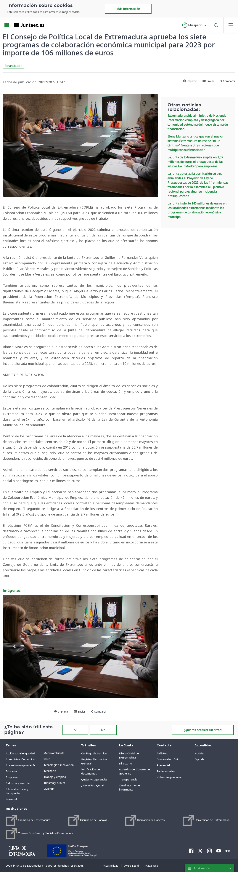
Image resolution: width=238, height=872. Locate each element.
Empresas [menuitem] (12, 777)
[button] (194, 25)
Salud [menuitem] (47, 759)
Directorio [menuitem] (125, 763)
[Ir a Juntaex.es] (17, 25)
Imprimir (191, 81)
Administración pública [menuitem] (20, 759)
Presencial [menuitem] (163, 765)
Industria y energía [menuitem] (17, 783)
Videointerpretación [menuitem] (169, 777)
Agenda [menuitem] (199, 759)
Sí (75, 730)
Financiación (13, 66)
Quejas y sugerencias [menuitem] (94, 779)
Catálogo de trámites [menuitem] (94, 753)
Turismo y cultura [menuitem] (54, 783)
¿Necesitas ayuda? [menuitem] (92, 785)
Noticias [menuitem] (199, 753)
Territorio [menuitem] (50, 771)
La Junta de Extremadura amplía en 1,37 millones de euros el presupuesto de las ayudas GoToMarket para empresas (195, 161)
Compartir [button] (228, 81)
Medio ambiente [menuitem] (54, 753)
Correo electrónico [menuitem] (169, 759)
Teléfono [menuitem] (162, 753)
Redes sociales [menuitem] (166, 771)
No (103, 730)
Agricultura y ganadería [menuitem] (20, 765)
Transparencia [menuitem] (128, 779)
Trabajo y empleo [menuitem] (55, 777)
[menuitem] (28, 820)
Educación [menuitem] (12, 771)
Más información (128, 9)
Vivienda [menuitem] (49, 789)
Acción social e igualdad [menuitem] (20, 753)
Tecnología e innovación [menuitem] (59, 765)
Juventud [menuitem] (11, 799)
